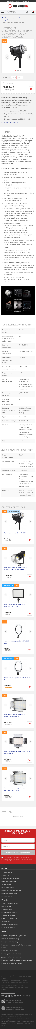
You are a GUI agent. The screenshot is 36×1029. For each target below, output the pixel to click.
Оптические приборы (9, 912)
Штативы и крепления (9, 894)
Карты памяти (6, 906)
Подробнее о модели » (9, 122)
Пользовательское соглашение (12, 963)
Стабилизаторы (6, 897)
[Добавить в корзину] (31, 89)
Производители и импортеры (11, 954)
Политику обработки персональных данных (16, 860)
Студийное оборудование (10, 878)
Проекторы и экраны (8, 928)
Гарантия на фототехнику (10, 939)
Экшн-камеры (6, 884)
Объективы (5, 875)
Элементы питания (8, 915)
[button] (7, 56)
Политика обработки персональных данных (16, 960)
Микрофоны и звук (7, 900)
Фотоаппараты (6, 872)
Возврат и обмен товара (9, 951)
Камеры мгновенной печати (11, 891)
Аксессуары (5, 921)
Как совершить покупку (9, 942)
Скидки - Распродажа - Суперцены (13, 936)
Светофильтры (6, 909)
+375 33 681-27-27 (11, 12)
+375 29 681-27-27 (11, 11)
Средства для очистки (9, 918)
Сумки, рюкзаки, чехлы (9, 903)
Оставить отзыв (18, 817)
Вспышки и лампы (7, 887)
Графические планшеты (9, 925)
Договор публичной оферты (11, 957)
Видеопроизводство (8, 881)
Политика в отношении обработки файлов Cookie (16, 946)
